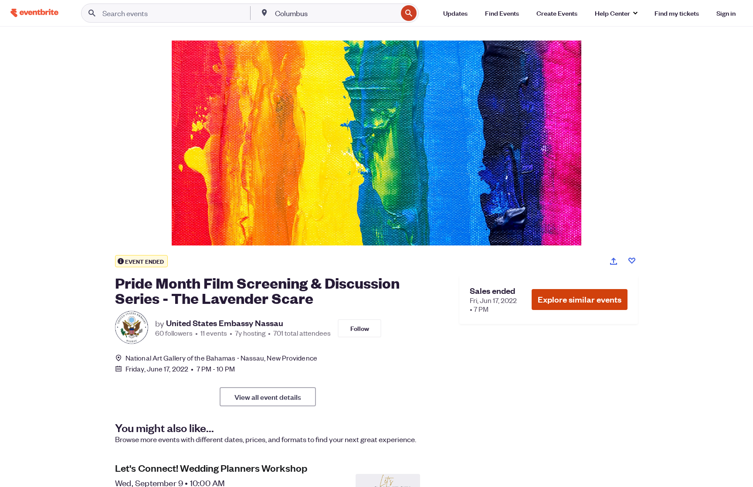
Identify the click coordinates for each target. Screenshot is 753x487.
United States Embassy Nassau (224, 323)
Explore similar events (579, 299)
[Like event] (632, 261)
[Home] (34, 13)
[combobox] (335, 13)
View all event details (267, 397)
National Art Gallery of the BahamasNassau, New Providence (221, 357)
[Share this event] (613, 261)
